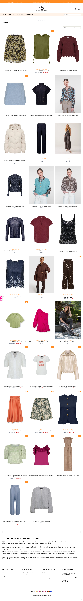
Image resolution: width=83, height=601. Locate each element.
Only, (38, 547)
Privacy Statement (26, 584)
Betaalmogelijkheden (26, 574)
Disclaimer (24, 580)
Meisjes (25, 8)
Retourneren (25, 586)
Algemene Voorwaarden (27, 572)
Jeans (14, 14)
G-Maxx (34, 547)
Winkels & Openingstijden (47, 578)
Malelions (48, 547)
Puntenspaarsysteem (46, 580)
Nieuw (54, 8)
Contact (63, 8)
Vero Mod (42, 547)
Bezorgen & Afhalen (26, 576)
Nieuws (43, 582)
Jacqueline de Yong (19, 547)
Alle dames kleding (29, 14)
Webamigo (49, 595)
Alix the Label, (28, 547)
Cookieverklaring (25, 578)
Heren (13, 8)
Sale (59, 8)
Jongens (19, 8)
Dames (8, 8)
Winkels (70, 8)
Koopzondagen (45, 574)
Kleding (4, 14)
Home (3, 8)
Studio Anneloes (57, 547)
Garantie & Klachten (26, 582)
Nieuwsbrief (44, 576)
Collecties (42, 20)
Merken (9, 14)
